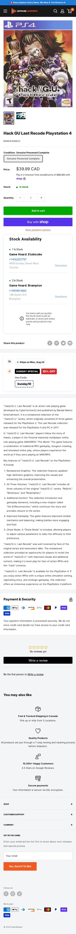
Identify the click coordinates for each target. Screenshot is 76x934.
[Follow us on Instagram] (12, 893)
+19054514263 (17, 290)
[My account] (62, 11)
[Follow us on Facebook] (6, 893)
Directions (61, 265)
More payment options (38, 229)
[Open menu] (5, 11)
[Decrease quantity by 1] (20, 197)
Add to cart (38, 210)
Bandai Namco (12, 141)
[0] (69, 11)
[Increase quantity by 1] (41, 197)
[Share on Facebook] (49, 343)
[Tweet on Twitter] (63, 343)
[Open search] (55, 11)
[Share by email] (70, 343)
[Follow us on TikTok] (19, 893)
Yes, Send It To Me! (20, 866)
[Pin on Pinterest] (56, 343)
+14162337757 (17, 259)
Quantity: (9, 197)
